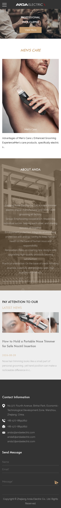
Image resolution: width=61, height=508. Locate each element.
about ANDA (30, 169)
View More (30, 35)
